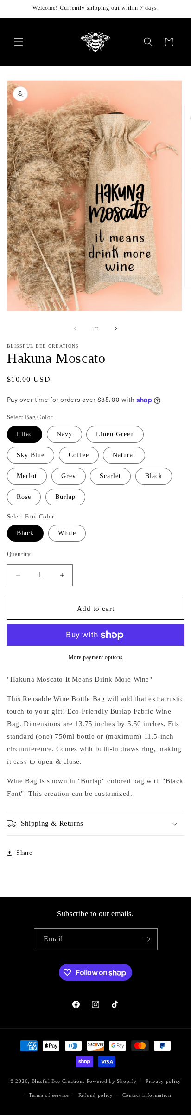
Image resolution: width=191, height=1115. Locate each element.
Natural (124, 455)
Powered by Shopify (112, 1080)
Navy (64, 434)
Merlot (27, 475)
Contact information (147, 1095)
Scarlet (110, 475)
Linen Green (115, 434)
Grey (68, 475)
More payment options (96, 657)
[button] (18, 42)
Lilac (24, 434)
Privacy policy (163, 1081)
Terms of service (49, 1095)
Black (153, 475)
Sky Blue (31, 455)
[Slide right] (116, 328)
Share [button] (24, 852)
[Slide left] (75, 328)
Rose (24, 496)
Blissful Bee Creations (58, 1080)
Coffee (79, 455)
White (67, 533)
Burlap (65, 496)
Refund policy (95, 1095)
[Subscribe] (147, 939)
